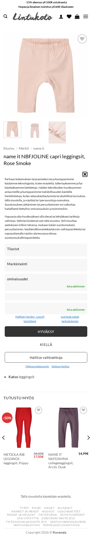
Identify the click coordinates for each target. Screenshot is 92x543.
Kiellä (46, 344)
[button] (85, 174)
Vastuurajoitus (60, 366)
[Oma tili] (61, 16)
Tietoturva (47, 514)
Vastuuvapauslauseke (68, 521)
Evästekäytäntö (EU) (58, 518)
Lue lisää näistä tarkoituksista (70, 319)
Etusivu (9, 148)
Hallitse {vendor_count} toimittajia (29, 319)
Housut (48, 511)
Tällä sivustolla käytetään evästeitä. (46, 496)
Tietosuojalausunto (37, 366)
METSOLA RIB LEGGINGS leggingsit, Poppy (16, 459)
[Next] (81, 75)
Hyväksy (46, 331)
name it (38, 148)
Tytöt (24, 508)
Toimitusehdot (72, 514)
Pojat (36, 508)
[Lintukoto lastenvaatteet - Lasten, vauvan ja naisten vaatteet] (33, 16)
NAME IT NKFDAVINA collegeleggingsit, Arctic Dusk (60, 461)
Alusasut (65, 508)
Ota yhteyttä (28, 518)
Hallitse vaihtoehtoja (46, 357)
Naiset (49, 508)
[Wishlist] (69, 16)
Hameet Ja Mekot (25, 511)
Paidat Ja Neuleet (21, 514)
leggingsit (26, 376)
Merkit (24, 148)
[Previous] (11, 75)
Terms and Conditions (61, 525)
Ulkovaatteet (69, 511)
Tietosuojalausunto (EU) (26, 521)
